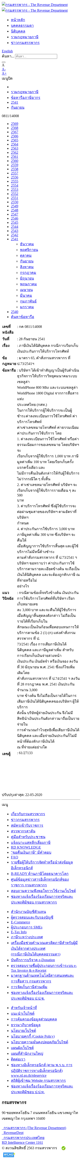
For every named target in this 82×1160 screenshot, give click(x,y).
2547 (14, 214)
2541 (14, 102)
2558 (14, 169)
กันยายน (17, 107)
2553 (14, 190)
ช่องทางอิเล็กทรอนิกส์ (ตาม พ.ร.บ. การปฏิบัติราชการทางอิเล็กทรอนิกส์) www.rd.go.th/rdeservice (41, 1070)
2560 (14, 161)
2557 (14, 173)
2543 (14, 231)
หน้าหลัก (18, 20)
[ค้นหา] (3, 62)
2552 (14, 194)
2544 (14, 227)
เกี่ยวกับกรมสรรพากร (28, 814)
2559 (14, 165)
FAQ (14, 857)
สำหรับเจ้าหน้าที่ (24, 1008)
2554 (14, 185)
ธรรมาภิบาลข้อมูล (26, 1025)
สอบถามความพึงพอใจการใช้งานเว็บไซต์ (43, 891)
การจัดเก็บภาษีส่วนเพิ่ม (29, 987)
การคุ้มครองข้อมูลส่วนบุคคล (34, 1019)
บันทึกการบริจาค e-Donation (33, 960)
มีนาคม (26, 295)
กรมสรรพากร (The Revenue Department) (34, 1128)
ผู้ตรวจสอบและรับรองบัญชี (32, 917)
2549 (14, 206)
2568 (14, 128)
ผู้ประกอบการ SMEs (26, 927)
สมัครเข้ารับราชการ (27, 825)
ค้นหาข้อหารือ (22, 317)
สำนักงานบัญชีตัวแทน (28, 912)
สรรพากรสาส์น (23, 831)
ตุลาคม (26, 255)
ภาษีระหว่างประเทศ (27, 937)
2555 (14, 181)
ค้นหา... (8, 56)
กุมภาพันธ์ (28, 301)
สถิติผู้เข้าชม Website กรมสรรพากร (38, 1080)
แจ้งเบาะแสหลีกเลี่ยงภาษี (31, 842)
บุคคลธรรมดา (22, 25)
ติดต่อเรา (18, 1059)
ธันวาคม (27, 244)
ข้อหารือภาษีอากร (25, 98)
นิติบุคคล (18, 31)
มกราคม (27, 307)
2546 (14, 218)
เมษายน (26, 290)
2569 (14, 124)
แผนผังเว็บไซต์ (22, 1048)
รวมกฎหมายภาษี (24, 37)
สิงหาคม (27, 267)
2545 (14, 222)
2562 (14, 152)
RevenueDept (12, 1133)
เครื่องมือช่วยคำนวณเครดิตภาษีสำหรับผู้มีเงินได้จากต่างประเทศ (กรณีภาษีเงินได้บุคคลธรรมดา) (44, 948)
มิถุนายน (27, 278)
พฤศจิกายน (29, 250)
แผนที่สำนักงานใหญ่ (27, 1053)
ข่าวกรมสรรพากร (25, 43)
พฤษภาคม (28, 284)
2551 (14, 198)
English (7, 51)
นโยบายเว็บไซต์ (23, 1031)
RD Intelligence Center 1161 (22, 1142)
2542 (14, 235)
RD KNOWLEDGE (26, 847)
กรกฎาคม (28, 273)
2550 (14, 202)
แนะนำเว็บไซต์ (22, 1013)
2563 (14, 148)
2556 (14, 177)
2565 (14, 140)
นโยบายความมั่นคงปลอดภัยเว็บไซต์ (39, 1042)
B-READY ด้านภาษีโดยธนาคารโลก (40, 874)
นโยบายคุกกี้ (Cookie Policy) (33, 1036)
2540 (14, 312)
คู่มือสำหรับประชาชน (28, 837)
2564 (14, 144)
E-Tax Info (19, 932)
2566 (14, 136)
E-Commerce (20, 922)
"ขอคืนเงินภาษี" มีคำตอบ (31, 852)
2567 (14, 132)
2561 (14, 157)
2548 (14, 210)
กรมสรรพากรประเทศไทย (23, 1138)
